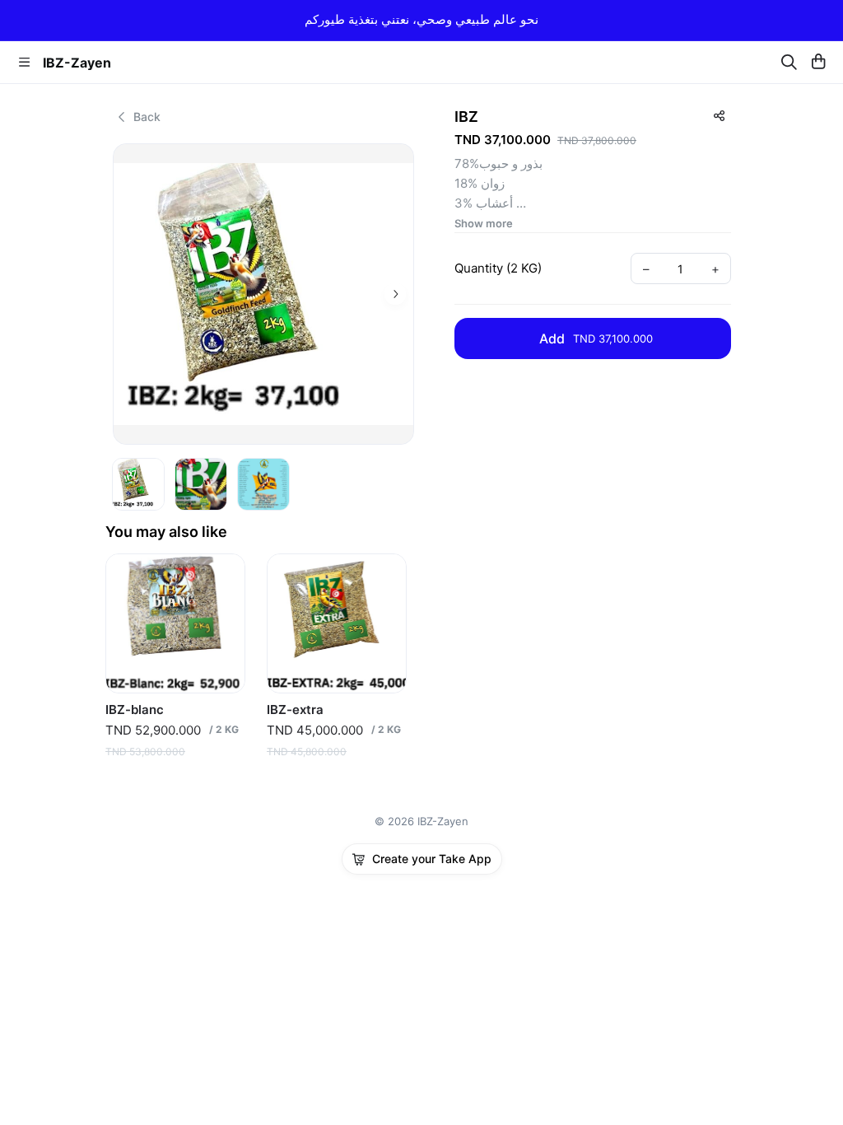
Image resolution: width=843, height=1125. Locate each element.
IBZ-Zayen (77, 62)
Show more (483, 223)
